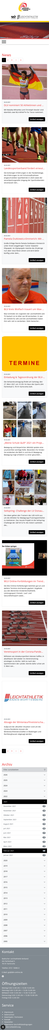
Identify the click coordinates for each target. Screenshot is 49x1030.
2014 (5, 893)
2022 (5, 796)
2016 (5, 882)
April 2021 (24, 842)
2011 (5, 909)
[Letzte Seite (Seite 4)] (20, 60)
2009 (5, 920)
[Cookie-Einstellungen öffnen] (3, 1027)
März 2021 (24, 846)
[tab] (24, 774)
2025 (5, 780)
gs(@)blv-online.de (15, 972)
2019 (5, 866)
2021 (5, 802)
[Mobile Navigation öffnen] (4, 42)
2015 (5, 887)
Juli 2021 (24, 828)
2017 (5, 877)
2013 (5, 898)
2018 (5, 871)
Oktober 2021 (24, 815)
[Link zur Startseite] (24, 6)
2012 (5, 903)
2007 (5, 930)
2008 (5, 925)
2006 (5, 936)
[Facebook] (3, 976)
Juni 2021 (24, 833)
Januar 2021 (24, 855)
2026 (5, 775)
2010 (5, 914)
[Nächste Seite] (16, 60)
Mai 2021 (24, 837)
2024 (5, 785)
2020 (5, 860)
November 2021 (24, 811)
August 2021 (24, 824)
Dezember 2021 (24, 806)
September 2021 (24, 819)
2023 (5, 791)
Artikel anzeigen (37, 119)
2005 (5, 941)
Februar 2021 (24, 851)
